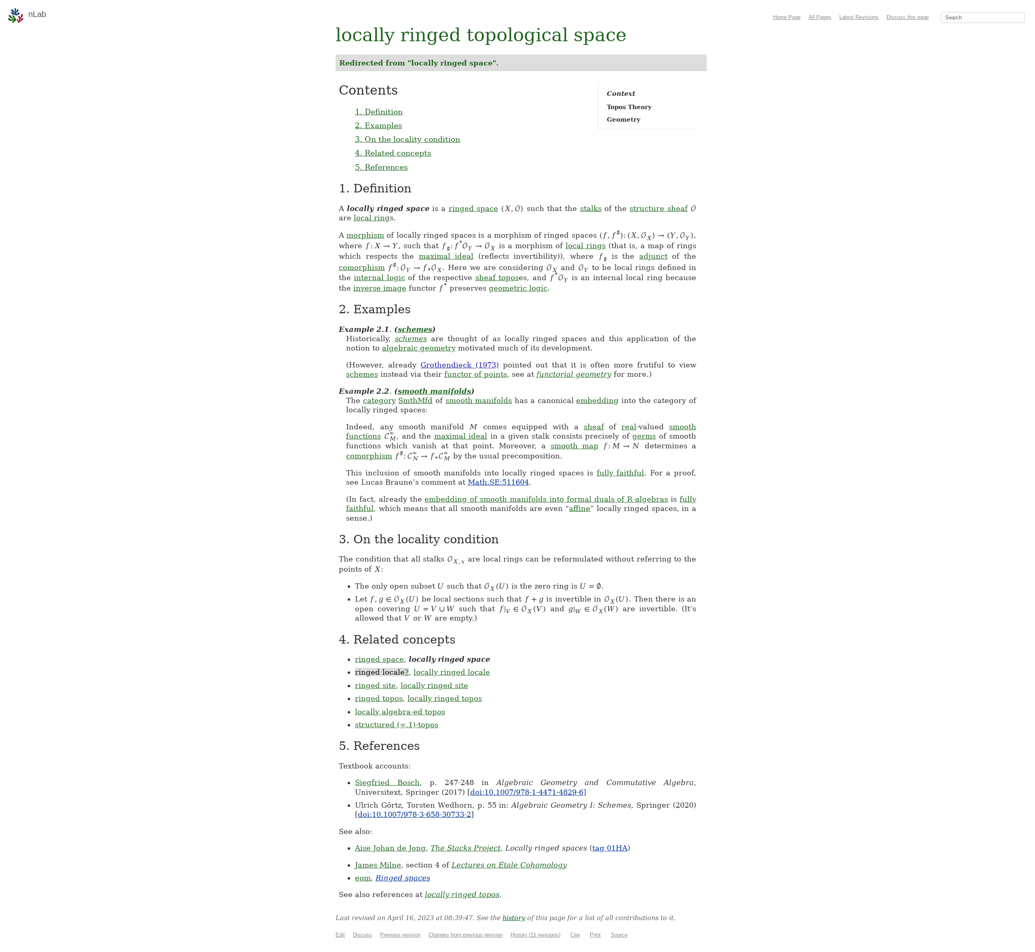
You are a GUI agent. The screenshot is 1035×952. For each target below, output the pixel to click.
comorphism (362, 267)
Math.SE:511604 (498, 482)
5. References (381, 167)
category (379, 400)
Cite (575, 935)
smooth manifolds (434, 391)
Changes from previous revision (466, 935)
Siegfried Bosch (387, 782)
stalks (591, 208)
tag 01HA (609, 848)
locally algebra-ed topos (400, 711)
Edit (340, 935)
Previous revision (400, 935)
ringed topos (379, 698)
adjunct (653, 256)
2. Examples (378, 125)
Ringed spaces (403, 878)
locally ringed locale (452, 672)
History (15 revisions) (535, 935)
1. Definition (379, 111)
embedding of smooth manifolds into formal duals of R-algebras (546, 499)
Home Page (787, 17)
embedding (597, 400)
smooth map (574, 445)
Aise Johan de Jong (390, 848)
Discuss (362, 935)
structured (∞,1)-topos (396, 724)
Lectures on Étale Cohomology (509, 865)
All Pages (820, 17)
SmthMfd (415, 400)
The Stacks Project (466, 848)
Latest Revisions (859, 17)
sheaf (594, 426)
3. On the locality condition (407, 139)
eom (363, 878)
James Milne (378, 865)
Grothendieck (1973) (459, 365)
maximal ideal (446, 256)
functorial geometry (574, 374)
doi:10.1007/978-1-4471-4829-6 (526, 792)
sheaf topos (497, 277)
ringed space (473, 208)
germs (644, 436)
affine (579, 508)
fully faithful (620, 473)
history (514, 918)
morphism (365, 235)
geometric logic (518, 288)
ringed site (375, 685)
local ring (372, 217)
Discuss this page (908, 17)
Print (595, 935)
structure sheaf (658, 208)
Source (619, 935)
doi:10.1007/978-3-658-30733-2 (414, 814)
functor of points (475, 374)
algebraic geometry (419, 348)
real (628, 426)
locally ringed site (434, 685)
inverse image (379, 288)
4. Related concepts (393, 152)
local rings (586, 245)
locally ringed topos (445, 698)
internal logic (379, 277)
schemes (415, 329)
